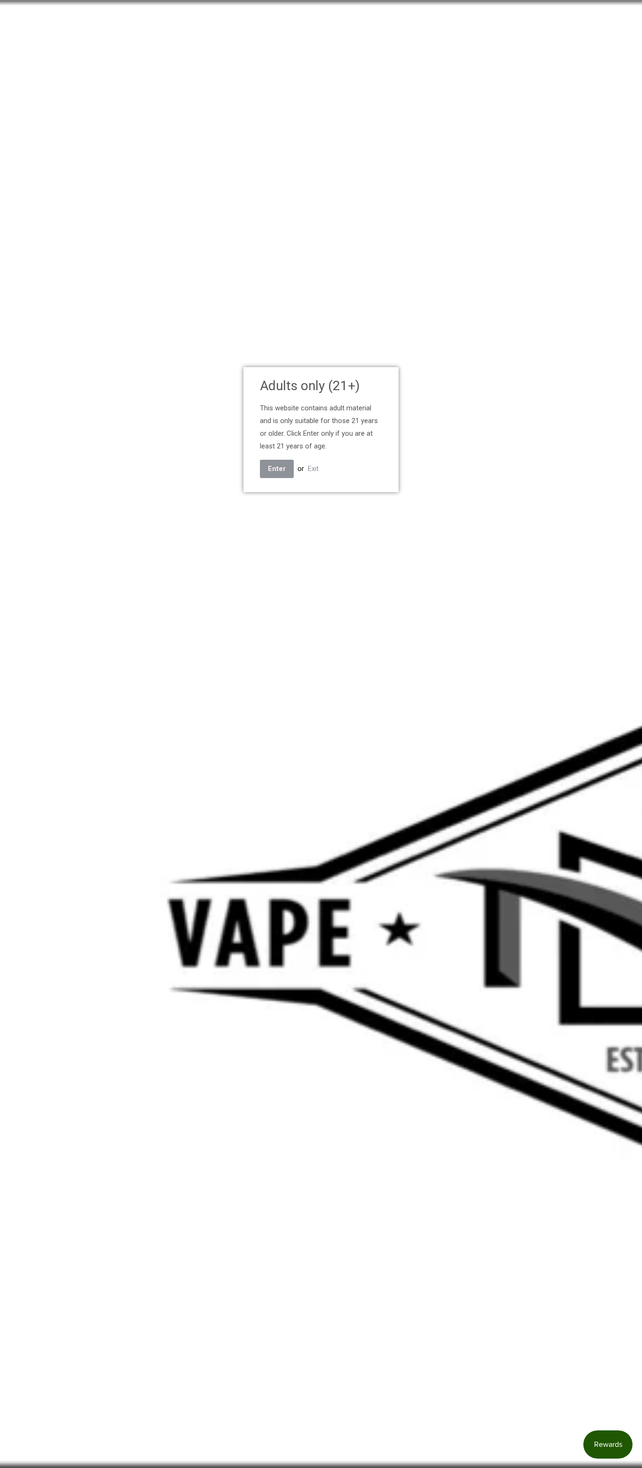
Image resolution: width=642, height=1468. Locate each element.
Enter (277, 468)
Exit (313, 468)
